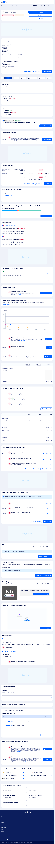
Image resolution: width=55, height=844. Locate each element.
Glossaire (2, 831)
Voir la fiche (49, 273)
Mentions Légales (29, 842)
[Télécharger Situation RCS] (51, 170)
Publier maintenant (47, 521)
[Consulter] (47, 453)
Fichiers (2, 820)
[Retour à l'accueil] (27, 812)
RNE (5, 67)
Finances (50, 78)
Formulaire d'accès (6, 304)
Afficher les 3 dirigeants (46, 280)
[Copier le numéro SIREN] (8, 41)
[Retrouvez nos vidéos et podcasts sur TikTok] (16, 839)
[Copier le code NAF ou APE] (22, 54)
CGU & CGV (7, 842)
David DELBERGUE (25, 658)
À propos (2, 842)
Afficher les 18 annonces (36, 521)
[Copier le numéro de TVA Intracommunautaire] (10, 48)
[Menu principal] (52, 2)
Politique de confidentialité (21, 842)
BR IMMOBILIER (20, 644)
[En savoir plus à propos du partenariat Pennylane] (51, 775)
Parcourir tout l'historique (46, 735)
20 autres (49, 658)
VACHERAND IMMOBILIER (11, 644)
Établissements (33, 78)
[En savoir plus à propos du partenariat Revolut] (23, 775)
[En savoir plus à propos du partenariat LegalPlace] (23, 772)
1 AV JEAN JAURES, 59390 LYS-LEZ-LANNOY (11, 61)
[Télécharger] (50, 453)
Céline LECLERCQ (33, 658)
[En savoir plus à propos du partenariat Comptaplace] (23, 778)
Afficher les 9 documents (46, 468)
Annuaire (2, 822)
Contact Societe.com (4, 829)
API (1, 824)
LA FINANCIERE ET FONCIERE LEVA (31, 644)
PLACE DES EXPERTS (46, 644)
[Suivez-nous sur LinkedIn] (7, 839)
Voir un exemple (24, 141)
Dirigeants (42, 78)
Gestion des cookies (13, 842)
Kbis (17, 78)
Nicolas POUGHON (18, 658)
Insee (3, 67)
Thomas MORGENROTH (41, 658)
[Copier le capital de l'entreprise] (24, 174)
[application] (27, 321)
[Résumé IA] (43, 453)
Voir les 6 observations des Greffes (35, 179)
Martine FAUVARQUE (6, 64)
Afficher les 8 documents (46, 408)
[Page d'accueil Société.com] (4, 2)
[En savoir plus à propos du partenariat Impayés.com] (51, 772)
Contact (23, 78)
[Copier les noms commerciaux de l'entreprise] (24, 177)
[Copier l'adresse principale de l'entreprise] (21, 61)
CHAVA (39, 644)
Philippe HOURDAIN (10, 658)
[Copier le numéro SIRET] (11, 45)
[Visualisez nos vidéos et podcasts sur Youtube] (13, 839)
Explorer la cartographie (45, 628)
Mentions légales (27, 71)
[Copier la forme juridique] (19, 58)
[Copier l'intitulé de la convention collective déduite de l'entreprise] (24, 170)
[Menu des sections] (2, 78)
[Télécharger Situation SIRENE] (51, 173)
